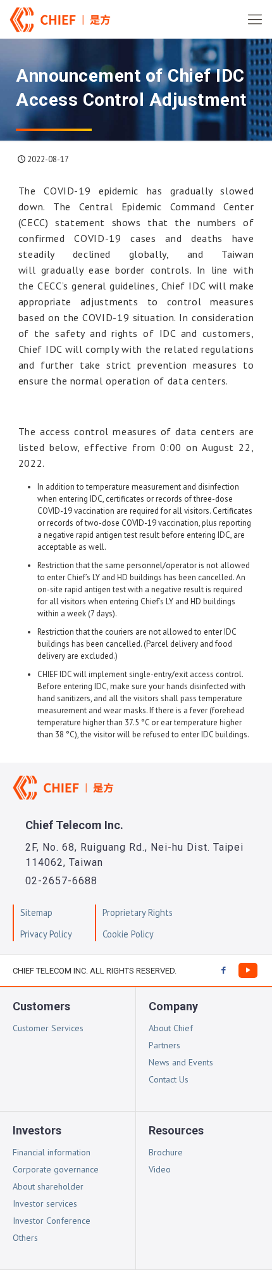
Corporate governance (56, 1169)
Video (160, 1169)
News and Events (181, 1062)
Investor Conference (51, 1220)
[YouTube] (247, 970)
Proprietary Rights (137, 912)
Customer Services (48, 1028)
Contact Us (169, 1079)
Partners (164, 1045)
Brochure (166, 1152)
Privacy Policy (46, 934)
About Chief (171, 1028)
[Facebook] (223, 970)
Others (25, 1237)
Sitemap (36, 912)
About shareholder (48, 1186)
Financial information (51, 1152)
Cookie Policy (128, 934)
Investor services (45, 1203)
